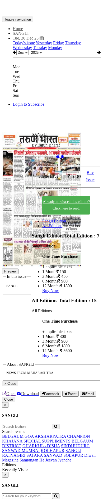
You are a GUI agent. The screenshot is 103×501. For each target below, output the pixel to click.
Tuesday (40, 47)
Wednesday (22, 47)
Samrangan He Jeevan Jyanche (45, 460)
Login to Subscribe (28, 104)
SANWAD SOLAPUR (63, 455)
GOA (29, 436)
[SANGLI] (51, 8)
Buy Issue (90, 176)
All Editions (52, 225)
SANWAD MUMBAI (21, 450)
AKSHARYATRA (50, 436)
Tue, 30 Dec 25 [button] (26, 38)
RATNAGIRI (13, 455)
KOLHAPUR (52, 450)
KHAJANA (12, 441)
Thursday (73, 43)
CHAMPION (78, 436)
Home (18, 28)
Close (8, 399)
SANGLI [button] (21, 33)
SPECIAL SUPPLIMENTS (47, 441)
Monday (55, 47)
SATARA (34, 455)
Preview (10, 271)
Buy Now (50, 290)
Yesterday (44, 43)
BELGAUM (13, 436)
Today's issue (24, 43)
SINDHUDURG (75, 446)
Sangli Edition (54, 221)
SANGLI (73, 450)
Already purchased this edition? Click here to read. (66, 205)
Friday (58, 43)
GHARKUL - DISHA (41, 446)
